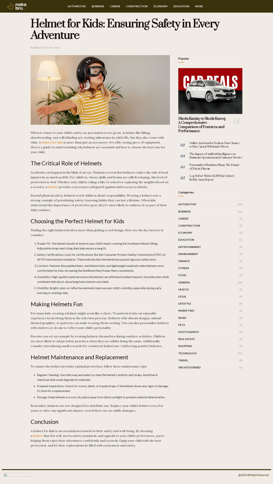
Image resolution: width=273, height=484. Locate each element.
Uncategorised (189, 367)
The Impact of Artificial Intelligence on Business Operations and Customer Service (215, 156)
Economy (161, 6)
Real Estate (186, 339)
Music (182, 317)
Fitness (183, 268)
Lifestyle (184, 303)
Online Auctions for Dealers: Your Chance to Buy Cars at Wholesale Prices (214, 145)
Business (98, 6)
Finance (184, 261)
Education (181, 6)
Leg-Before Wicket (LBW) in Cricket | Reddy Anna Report (211, 178)
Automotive (77, 6)
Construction (137, 6)
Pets (181, 324)
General (184, 282)
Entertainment (189, 246)
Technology (187, 353)
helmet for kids (52, 142)
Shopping (185, 346)
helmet (53, 187)
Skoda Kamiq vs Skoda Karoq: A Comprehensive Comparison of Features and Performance (202, 125)
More (199, 6)
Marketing (186, 310)
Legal (182, 296)
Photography (188, 331)
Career (115, 6)
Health (183, 289)
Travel (183, 360)
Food (182, 275)
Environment (188, 254)
